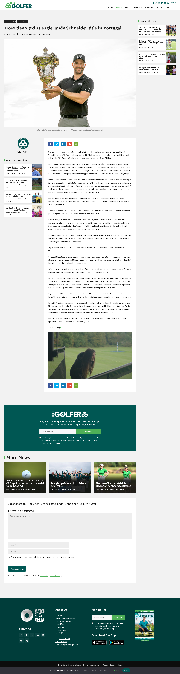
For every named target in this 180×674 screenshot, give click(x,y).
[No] (177, 670)
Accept (126, 670)
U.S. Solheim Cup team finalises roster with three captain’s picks (152, 56)
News (117, 7)
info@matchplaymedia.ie (70, 644)
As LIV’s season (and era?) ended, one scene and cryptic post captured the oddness (151, 29)
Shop (168, 7)
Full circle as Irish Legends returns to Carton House (16, 181)
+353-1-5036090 (64, 639)
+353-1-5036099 (61, 641)
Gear (127, 7)
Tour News (22, 21)
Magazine (149, 7)
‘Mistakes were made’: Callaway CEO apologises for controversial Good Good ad (25, 483)
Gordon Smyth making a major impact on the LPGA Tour (18, 209)
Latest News (10, 21)
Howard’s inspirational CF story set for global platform (18, 195)
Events (137, 7)
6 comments (44, 34)
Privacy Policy (75, 440)
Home (110, 7)
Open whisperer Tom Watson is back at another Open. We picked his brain (18, 169)
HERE (62, 327)
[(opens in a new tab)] (144, 625)
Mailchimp (86, 440)
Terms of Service (55, 576)
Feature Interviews (11, 173)
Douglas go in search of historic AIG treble (69, 484)
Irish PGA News (22, 213)
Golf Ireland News (23, 199)
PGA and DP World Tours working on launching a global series (151, 43)
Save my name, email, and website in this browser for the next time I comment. (44, 557)
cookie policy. (116, 670)
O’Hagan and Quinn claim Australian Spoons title (149, 68)
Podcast (159, 7)
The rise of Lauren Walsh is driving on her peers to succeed (113, 484)
